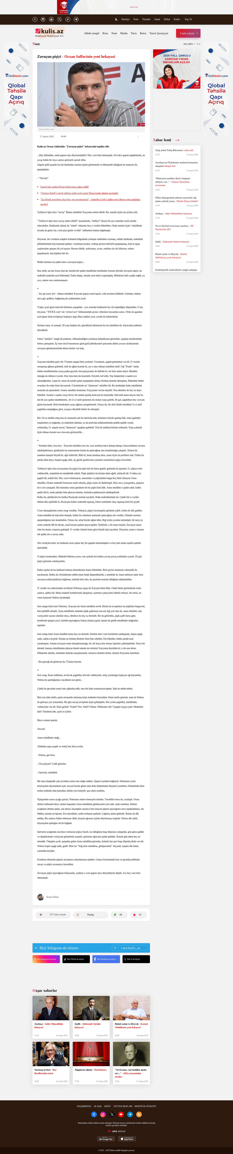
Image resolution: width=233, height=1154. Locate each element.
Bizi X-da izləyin (133, 959)
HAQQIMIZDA (84, 1106)
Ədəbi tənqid (91, 33)
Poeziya (125, 19)
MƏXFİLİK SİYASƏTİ (145, 1106)
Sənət (157, 19)
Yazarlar (146, 19)
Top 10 (188, 19)
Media (124, 33)
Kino (105, 33)
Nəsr (135, 19)
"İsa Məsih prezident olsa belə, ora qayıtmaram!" (90, 202)
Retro (143, 33)
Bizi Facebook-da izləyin (106, 959)
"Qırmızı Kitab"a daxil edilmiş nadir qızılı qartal (79, 193)
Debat (167, 19)
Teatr (114, 33)
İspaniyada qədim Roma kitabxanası (64, 187)
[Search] (199, 19)
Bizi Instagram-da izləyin (46, 959)
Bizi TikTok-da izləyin (75, 959)
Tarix (134, 33)
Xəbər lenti (162, 140)
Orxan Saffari (52, 897)
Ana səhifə (188, 44)
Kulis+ (177, 19)
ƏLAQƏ (98, 1106)
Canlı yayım (187, 33)
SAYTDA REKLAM (122, 1106)
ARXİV (107, 1106)
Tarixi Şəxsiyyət (158, 33)
